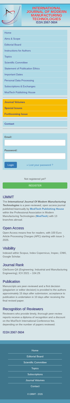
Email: (8, 136)
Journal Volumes (35, 380)
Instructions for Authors (17, 50)
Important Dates (13, 74)
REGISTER (35, 185)
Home (7, 32)
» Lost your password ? (40, 164)
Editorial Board (12, 44)
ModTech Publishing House (19, 92)
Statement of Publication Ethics (22, 68)
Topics (8, 56)
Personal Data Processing (19, 80)
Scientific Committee (16, 62)
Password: (10, 150)
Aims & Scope (12, 38)
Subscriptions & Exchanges (19, 86)
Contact (35, 386)
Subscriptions (35, 374)
